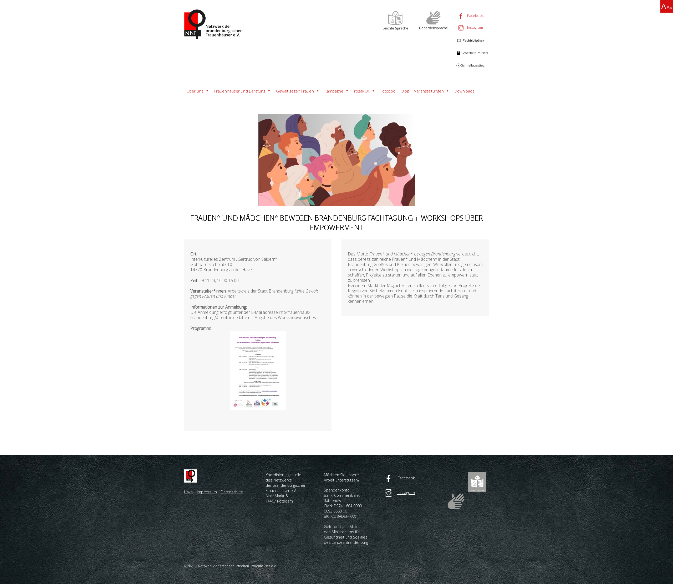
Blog (405, 91)
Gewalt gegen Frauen (295, 91)
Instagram (474, 27)
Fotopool (388, 91)
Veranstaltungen (429, 91)
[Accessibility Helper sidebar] (666, 6)
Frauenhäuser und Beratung (239, 91)
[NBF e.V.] (214, 37)
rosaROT (362, 91)
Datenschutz (232, 491)
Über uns (195, 91)
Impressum (207, 491)
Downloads (465, 91)
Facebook (475, 15)
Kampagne (334, 91)
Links (188, 491)
